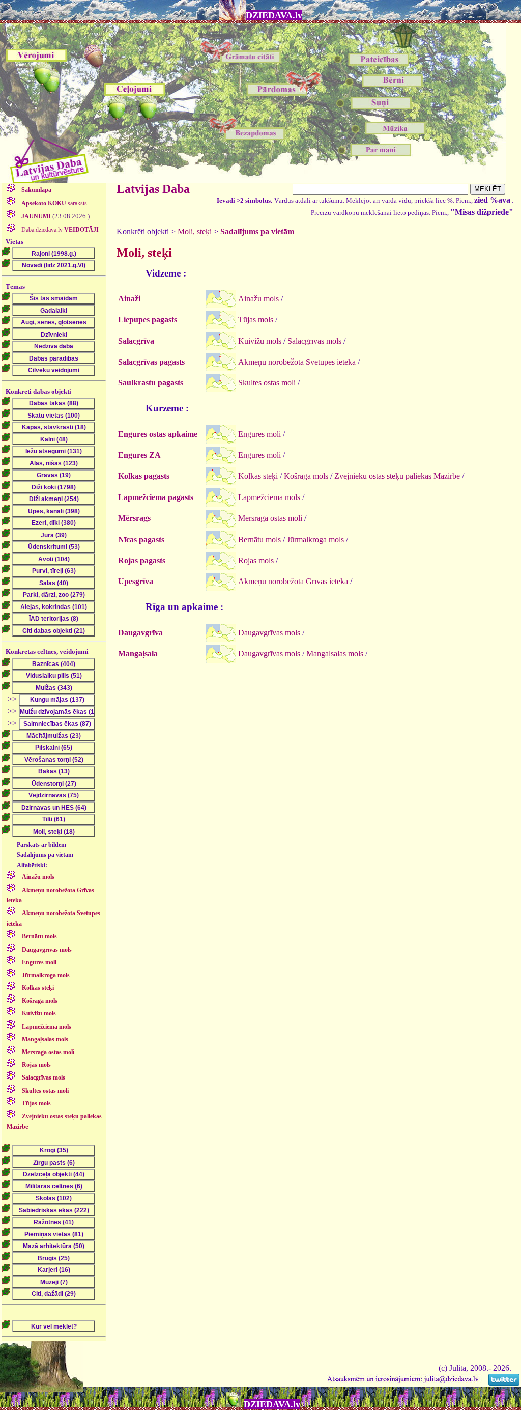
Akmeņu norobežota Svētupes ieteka (297, 361)
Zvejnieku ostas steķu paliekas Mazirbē (397, 476)
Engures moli (259, 434)
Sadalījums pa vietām (257, 231)
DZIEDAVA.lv (274, 15)
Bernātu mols (259, 539)
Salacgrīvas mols (314, 341)
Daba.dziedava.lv (59, 229)
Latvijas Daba (153, 189)
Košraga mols (306, 476)
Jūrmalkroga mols (315, 539)
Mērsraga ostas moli (270, 518)
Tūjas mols (255, 319)
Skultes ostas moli (267, 382)
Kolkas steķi (258, 476)
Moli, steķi (195, 231)
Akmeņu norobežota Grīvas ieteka (293, 581)
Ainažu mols (258, 298)
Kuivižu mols (259, 341)
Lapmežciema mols (269, 497)
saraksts (54, 203)
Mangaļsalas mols (334, 653)
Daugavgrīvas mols (269, 632)
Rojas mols (256, 560)
